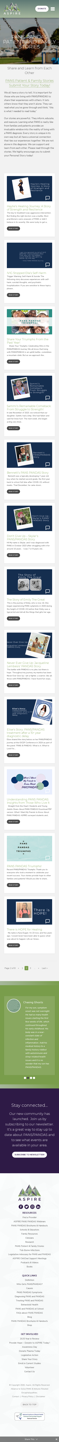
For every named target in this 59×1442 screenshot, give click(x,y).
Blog (29, 1317)
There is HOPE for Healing (24, 929)
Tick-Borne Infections (29, 1250)
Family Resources (29, 1233)
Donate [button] (42, 8)
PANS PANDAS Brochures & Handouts (29, 1225)
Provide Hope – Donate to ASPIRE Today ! (29, 1342)
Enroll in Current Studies (29, 1363)
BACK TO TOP (29, 1404)
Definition (29, 1280)
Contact (15, 1396)
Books (30, 1266)
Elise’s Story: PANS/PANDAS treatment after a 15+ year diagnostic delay (26, 733)
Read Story (13, 229)
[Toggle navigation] (52, 9)
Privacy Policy (27, 1396)
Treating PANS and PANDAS (29, 1300)
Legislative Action (29, 1355)
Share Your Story (29, 1359)
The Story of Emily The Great (26, 599)
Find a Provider (30, 1217)
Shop (29, 1325)
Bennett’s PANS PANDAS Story (28, 472)
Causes (29, 1288)
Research (29, 1242)
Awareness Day (29, 1347)
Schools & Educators (29, 1229)
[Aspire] (12, 8)
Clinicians (29, 1238)
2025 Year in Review (29, 1338)
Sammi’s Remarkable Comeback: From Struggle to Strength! (29, 407)
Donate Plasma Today (29, 1351)
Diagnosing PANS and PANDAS (29, 1296)
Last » (44, 968)
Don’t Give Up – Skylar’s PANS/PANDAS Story (22, 537)
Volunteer (29, 1367)
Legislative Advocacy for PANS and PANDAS (29, 1254)
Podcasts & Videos (29, 1262)
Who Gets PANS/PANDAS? (29, 1284)
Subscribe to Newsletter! (29, 1154)
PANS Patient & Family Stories (29, 1246)
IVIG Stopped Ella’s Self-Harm (26, 273)
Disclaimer (40, 1396)
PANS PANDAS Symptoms (29, 1292)
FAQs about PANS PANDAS (29, 1313)
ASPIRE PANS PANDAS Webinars (30, 1221)
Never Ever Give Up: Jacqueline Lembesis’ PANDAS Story (28, 664)
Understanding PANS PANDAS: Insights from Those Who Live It (28, 801)
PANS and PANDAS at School (30, 1308)
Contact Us (29, 1371)
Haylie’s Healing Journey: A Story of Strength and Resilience (29, 208)
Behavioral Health (29, 1304)
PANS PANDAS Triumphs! (24, 866)
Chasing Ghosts (33, 1002)
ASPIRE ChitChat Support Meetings (30, 1258)
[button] (24, 1078)
